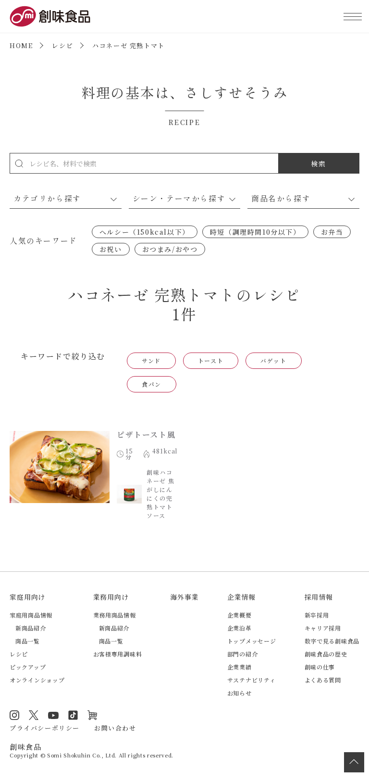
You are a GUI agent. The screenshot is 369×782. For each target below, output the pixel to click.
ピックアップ (28, 667)
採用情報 (319, 597)
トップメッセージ (251, 641)
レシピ (62, 45)
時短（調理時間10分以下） (255, 232)
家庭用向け (27, 597)
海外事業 (184, 597)
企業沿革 (239, 628)
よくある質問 (323, 680)
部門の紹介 (242, 654)
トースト (210, 360)
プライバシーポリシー (45, 727)
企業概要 (239, 615)
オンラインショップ (37, 680)
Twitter (33, 715)
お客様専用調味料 (117, 654)
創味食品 (50, 16)
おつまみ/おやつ (170, 249)
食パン (151, 384)
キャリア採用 (323, 628)
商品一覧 (27, 641)
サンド (151, 360)
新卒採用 (317, 615)
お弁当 (332, 232)
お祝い (110, 249)
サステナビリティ (251, 680)
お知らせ (239, 693)
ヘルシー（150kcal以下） (144, 232)
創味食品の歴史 (326, 654)
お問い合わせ (115, 727)
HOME (21, 45)
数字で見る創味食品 (332, 641)
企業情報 (241, 597)
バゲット (273, 360)
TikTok (73, 715)
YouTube (53, 715)
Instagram (14, 715)
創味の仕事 (320, 667)
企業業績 (239, 667)
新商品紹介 (30, 628)
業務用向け (111, 597)
